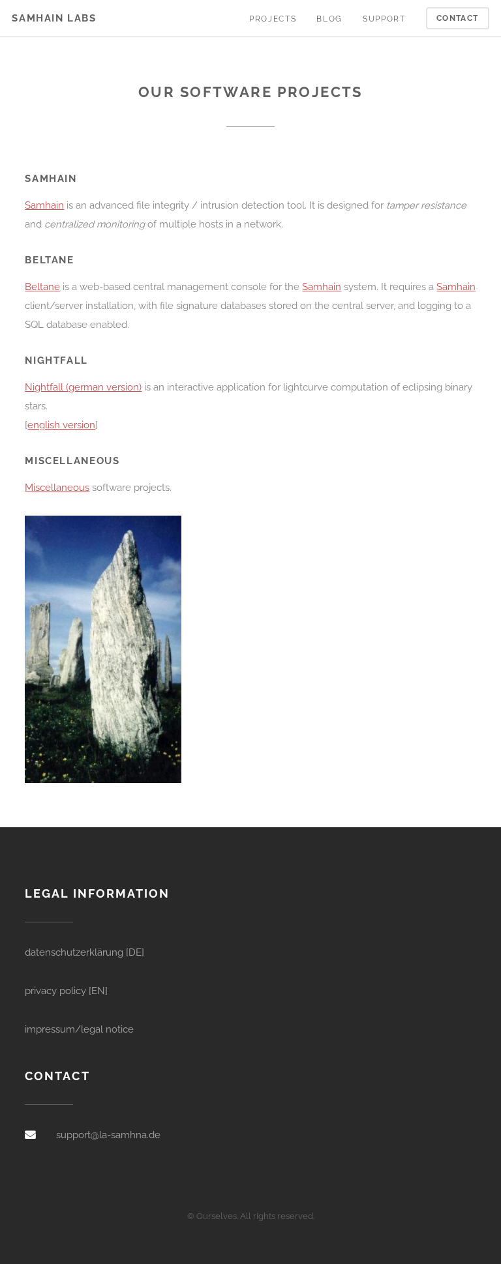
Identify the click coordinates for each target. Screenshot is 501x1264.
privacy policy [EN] (66, 990)
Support (384, 18)
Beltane (42, 286)
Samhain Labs (54, 17)
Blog (329, 18)
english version (61, 424)
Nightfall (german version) (83, 386)
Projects (272, 18)
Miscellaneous (57, 487)
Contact (457, 18)
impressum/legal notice (79, 1029)
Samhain (44, 205)
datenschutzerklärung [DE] (84, 952)
